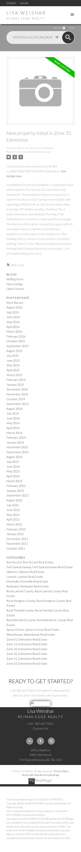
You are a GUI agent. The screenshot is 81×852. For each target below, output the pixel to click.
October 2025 (15, 341)
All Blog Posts (15, 279)
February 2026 (16, 336)
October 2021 (15, 548)
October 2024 (15, 399)
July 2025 (12, 355)
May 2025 (13, 365)
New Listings (14, 284)
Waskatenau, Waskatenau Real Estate (30, 634)
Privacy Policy (61, 771)
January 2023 (15, 490)
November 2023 (17, 447)
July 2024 (12, 413)
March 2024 (14, 432)
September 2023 (17, 452)
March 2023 (14, 481)
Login (24, 3)
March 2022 (14, 524)
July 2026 (12, 312)
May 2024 (13, 423)
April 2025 (13, 370)
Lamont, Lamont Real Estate (24, 576)
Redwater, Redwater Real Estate (27, 586)
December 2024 (17, 389)
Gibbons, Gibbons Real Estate (25, 571)
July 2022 (12, 505)
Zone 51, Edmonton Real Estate (26, 658)
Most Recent (14, 302)
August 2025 (14, 351)
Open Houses (15, 288)
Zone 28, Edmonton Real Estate (26, 649)
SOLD (72, 28)
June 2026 (13, 317)
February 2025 (16, 379)
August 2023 (14, 457)
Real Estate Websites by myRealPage (40, 774)
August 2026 (14, 307)
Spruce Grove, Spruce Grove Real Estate (32, 629)
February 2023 (16, 485)
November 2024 (17, 394)
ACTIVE (57, 28)
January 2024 (15, 442)
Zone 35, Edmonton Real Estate (34, 151)
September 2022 (17, 495)
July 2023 (12, 461)
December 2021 (17, 539)
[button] (29, 740)
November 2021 (17, 543)
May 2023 (13, 471)
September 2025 (17, 346)
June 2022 (13, 510)
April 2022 (13, 519)
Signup (11, 3)
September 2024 (17, 403)
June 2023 (13, 466)
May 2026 (13, 322)
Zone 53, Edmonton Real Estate (26, 663)
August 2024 (14, 408)
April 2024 (13, 428)
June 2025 (13, 360)
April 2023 (13, 476)
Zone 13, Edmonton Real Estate (26, 644)
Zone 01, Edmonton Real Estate (26, 639)
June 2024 (13, 418)
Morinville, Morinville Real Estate (27, 581)
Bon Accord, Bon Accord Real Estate (29, 562)
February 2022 (16, 529)
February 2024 (16, 437)
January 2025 (15, 384)
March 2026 (14, 331)
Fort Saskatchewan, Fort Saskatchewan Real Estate (39, 567)
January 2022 (15, 534)
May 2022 (13, 514)
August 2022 (14, 500)
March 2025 (14, 375)
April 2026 (13, 326)
